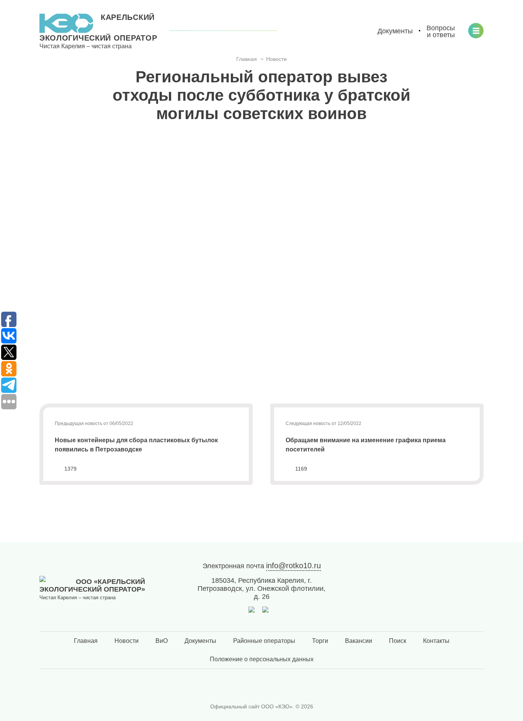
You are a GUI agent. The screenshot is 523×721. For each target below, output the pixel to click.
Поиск (397, 641)
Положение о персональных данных (262, 659)
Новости (126, 641)
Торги (320, 641)
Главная (86, 641)
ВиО (161, 641)
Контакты (436, 641)
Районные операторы (264, 641)
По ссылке (125, 390)
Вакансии (358, 641)
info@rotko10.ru (293, 565)
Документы (200, 641)
